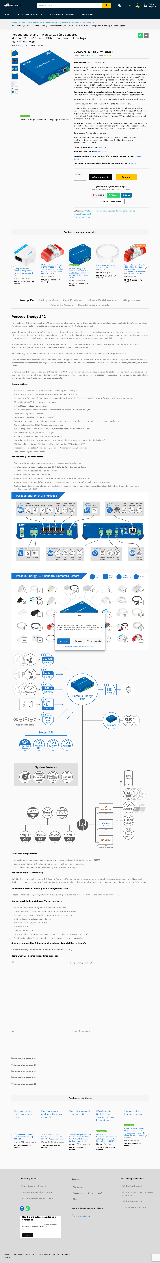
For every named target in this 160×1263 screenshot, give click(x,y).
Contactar (127, 5)
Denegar (78, 641)
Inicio (7, 15)
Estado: (101, 56)
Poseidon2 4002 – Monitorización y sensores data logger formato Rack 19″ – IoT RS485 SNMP (106, 1138)
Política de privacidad (86, 646)
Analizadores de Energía (96, 211)
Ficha (103, 147)
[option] (25, 265)
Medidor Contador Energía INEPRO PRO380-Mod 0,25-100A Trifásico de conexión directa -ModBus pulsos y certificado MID (52, 269)
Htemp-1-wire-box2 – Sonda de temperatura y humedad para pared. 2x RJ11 (24, 272)
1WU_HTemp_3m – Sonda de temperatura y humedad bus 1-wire (107, 267)
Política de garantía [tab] (61, 305)
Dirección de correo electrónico (34, 1227)
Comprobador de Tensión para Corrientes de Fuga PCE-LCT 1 (24, 1137)
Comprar (126, 177)
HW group (22, 45)
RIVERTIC (89, 56)
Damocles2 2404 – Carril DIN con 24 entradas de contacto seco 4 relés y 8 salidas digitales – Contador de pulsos (135, 1133)
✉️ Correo (126, 195)
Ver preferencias (94, 641)
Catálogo (131, 163)
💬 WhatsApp (113, 195)
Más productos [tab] (131, 300)
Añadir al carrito (100, 177)
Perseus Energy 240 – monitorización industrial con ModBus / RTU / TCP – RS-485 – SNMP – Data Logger (79, 273)
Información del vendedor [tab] (102, 300)
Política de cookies (71, 646)
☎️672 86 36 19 (98, 195)
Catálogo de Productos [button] (30, 15)
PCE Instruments (28, 1142)
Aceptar (63, 641)
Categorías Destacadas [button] (62, 15)
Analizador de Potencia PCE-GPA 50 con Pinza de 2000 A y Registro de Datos (52, 1137)
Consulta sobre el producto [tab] (94, 305)
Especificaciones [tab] (73, 300)
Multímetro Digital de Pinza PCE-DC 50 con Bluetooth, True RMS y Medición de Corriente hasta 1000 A (80, 1138)
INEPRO (51, 276)
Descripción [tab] (27, 300)
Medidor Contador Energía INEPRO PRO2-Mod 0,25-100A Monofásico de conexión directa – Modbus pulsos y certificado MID (135, 269)
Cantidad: (77, 174)
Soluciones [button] (88, 15)
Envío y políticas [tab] (48, 300)
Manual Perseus (100, 152)
